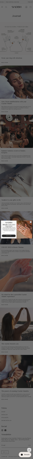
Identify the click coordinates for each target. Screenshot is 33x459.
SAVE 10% (8, 235)
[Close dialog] (30, 222)
